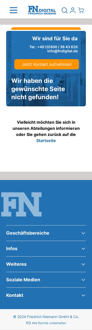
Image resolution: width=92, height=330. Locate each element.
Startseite (46, 140)
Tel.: (53, 47)
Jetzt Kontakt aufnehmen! (47, 64)
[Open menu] (13, 10)
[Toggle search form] (64, 10)
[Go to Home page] (42, 10)
